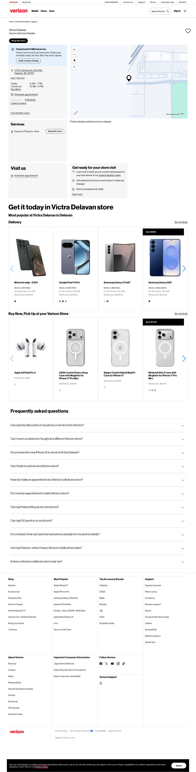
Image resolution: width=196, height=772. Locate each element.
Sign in (148, 610)
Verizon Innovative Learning (20, 689)
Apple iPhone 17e (61, 591)
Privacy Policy (61, 731)
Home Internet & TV (17, 610)
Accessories (14, 591)
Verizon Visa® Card (62, 629)
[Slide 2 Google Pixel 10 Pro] (75, 268)
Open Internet (114, 731)
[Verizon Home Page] (18, 10)
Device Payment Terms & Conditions (70, 670)
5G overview (13, 708)
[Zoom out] (74, 54)
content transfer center (109, 175)
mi (74, 67)
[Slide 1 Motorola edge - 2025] (31, 268)
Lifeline (148, 623)
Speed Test (150, 642)
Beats (102, 598)
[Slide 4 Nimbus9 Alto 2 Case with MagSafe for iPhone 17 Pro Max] (165, 358)
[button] (34, 21)
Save (51, 10)
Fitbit (101, 617)
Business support (153, 604)
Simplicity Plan (15, 598)
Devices (11, 585)
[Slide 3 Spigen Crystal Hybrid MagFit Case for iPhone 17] (120, 358)
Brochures (13, 701)
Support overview (153, 585)
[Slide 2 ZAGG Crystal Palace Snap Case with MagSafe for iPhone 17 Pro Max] (75, 358)
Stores (153, 2)
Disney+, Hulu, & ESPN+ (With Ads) (69, 610)
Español (182, 2)
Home (44, 10)
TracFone (12, 629)
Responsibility (14, 682)
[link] (12, 21)
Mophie (102, 604)
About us (12, 663)
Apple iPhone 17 (61, 585)
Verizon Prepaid (15, 604)
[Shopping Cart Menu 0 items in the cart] (185, 11)
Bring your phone (16, 623)
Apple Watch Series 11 (63, 617)
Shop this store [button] (18, 41)
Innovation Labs (15, 714)
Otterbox (103, 585)
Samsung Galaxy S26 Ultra (66, 598)
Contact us (128, 2)
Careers (12, 670)
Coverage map (167, 2)
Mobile (35, 10)
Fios (56, 623)
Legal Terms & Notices (64, 663)
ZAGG (102, 591)
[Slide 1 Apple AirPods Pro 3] (31, 358)
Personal (14, 2)
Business (27, 2)
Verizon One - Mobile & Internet (22, 617)
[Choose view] (74, 60)
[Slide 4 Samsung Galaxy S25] (165, 268)
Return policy (151, 591)
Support (141, 2)
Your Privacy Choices (79, 731)
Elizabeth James (106, 623)
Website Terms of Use (65, 738)
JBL (101, 610)
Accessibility (151, 629)
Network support (153, 636)
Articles (11, 695)
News (10, 676)
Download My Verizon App (157, 617)
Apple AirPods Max (62, 604)
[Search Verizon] (160, 11)
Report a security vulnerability (67, 676)
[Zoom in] (74, 49)
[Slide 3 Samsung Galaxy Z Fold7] (120, 268)
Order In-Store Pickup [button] (28, 61)
